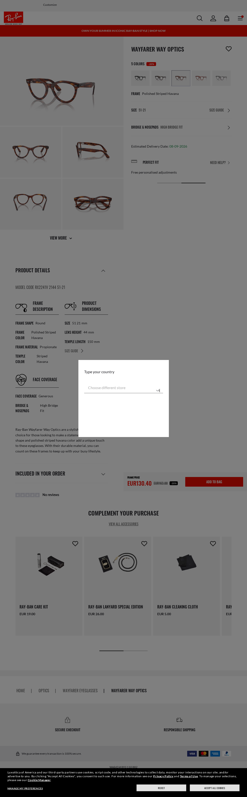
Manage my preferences (25, 788)
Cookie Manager (39, 780)
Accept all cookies (214, 788)
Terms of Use (189, 776)
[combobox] (123, 387)
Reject (161, 788)
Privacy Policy (163, 776)
